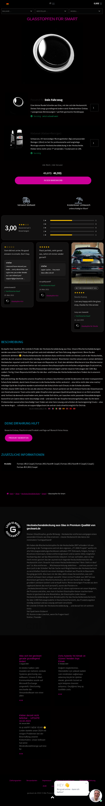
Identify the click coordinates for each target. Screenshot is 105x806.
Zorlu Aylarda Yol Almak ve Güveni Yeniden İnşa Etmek (71, 659)
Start (11, 493)
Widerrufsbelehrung (87, 780)
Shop (17, 493)
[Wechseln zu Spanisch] (63, 409)
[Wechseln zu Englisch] (49, 409)
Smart (44, 493)
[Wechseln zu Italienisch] (56, 409)
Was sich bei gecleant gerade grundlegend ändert (30, 659)
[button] (53, 3)
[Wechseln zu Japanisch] (60, 409)
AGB (44, 786)
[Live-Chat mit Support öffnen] (95, 795)
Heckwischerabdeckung (30, 493)
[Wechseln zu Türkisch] (71, 409)
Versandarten (31, 780)
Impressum (46, 780)
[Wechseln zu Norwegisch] (67, 409)
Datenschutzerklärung (65, 780)
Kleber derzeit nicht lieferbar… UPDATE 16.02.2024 (29, 718)
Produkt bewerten (19, 437)
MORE (21, 700)
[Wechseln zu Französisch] (53, 409)
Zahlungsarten (15, 780)
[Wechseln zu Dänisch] (74, 409)
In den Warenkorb (53, 180)
